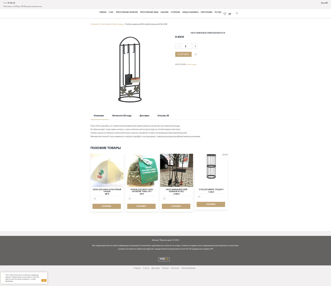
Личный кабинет (188, 268)
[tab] (99, 116)
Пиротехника (206, 12)
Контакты (175, 268)
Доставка (144, 115)
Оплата (165, 268)
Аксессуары (118, 24)
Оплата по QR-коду (121, 115)
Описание (99, 115)
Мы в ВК (324, 3)
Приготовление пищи (149, 12)
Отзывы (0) (163, 115)
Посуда (218, 12)
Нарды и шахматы (190, 12)
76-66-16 (11, 3)
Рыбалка (165, 12)
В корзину (183, 54)
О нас (111, 12)
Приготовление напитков (127, 12)
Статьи (146, 268)
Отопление (175, 12)
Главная (95, 24)
